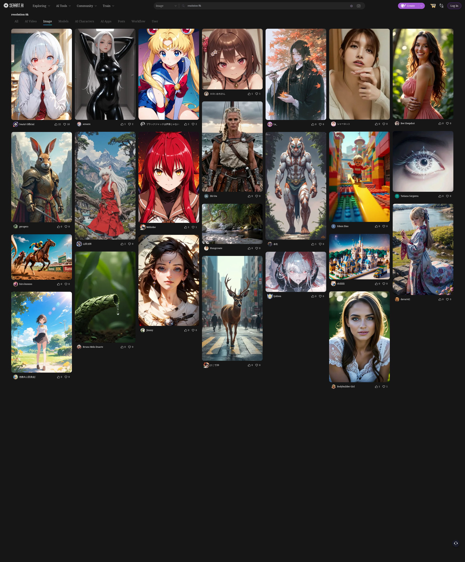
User (155, 21)
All (16, 21)
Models (63, 21)
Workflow (138, 21)
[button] (359, 6)
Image (47, 21)
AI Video (31, 21)
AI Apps (106, 21)
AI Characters (84, 21)
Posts (121, 21)
